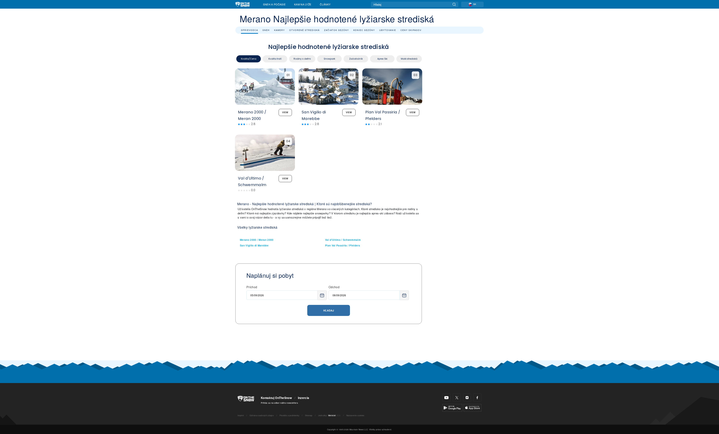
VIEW (285, 112)
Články (325, 4)
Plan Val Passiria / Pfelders (342, 245)
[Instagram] (467, 398)
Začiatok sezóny (336, 29)
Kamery (279, 29)
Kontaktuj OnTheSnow (276, 398)
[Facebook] (477, 398)
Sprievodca (249, 29)
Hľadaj (328, 310)
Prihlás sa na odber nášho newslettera (279, 402)
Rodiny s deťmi (302, 58)
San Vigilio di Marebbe (254, 245)
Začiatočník (356, 58)
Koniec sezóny (364, 29)
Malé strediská (409, 58)
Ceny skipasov (411, 29)
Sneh (266, 29)
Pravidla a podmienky (289, 415)
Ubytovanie (387, 29)
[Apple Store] (472, 407)
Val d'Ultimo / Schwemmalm (343, 240)
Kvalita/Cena (248, 58)
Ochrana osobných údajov (262, 415)
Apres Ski (382, 58)
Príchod (251, 287)
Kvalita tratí (275, 58)
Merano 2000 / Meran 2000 (257, 240)
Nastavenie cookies (355, 415)
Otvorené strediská (304, 29)
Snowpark (329, 58)
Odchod (334, 287)
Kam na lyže (302, 4)
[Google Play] (452, 407)
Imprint (241, 415)
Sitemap (309, 415)
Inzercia (303, 398)
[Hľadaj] (454, 4)
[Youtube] (446, 398)
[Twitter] (457, 398)
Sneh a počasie (274, 4)
